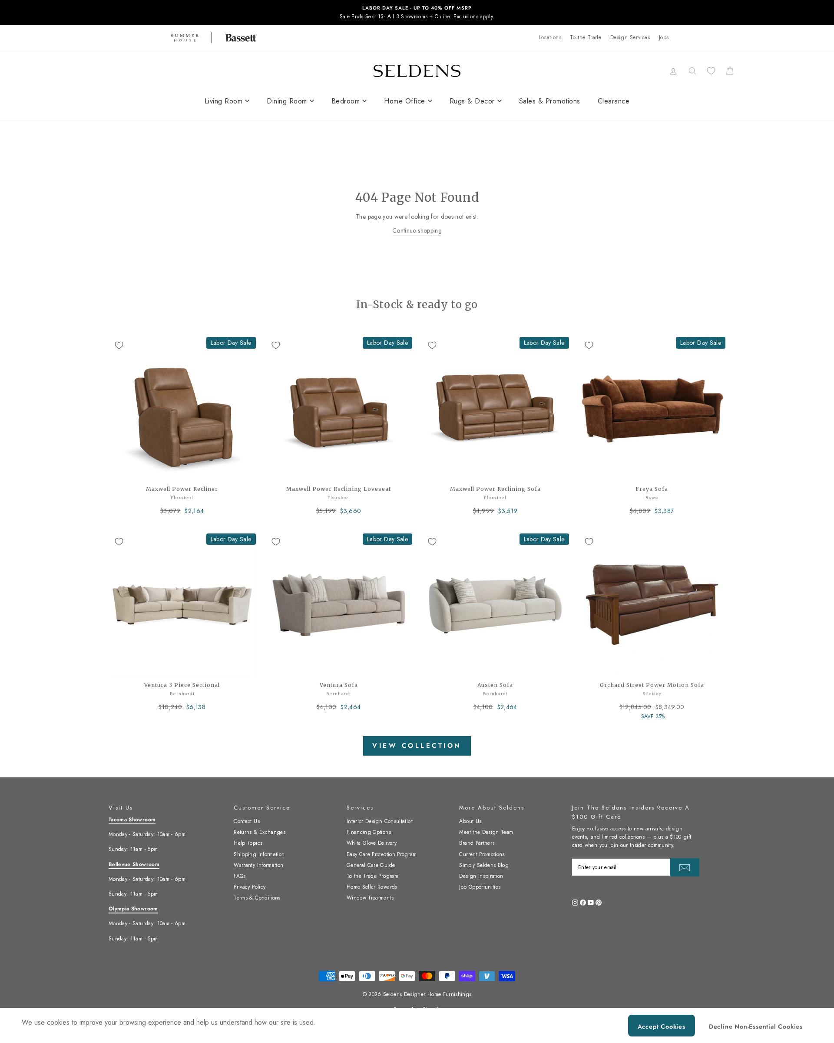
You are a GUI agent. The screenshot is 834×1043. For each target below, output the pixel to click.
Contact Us (247, 821)
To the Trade (585, 37)
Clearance (614, 101)
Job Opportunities (479, 887)
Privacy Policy (249, 887)
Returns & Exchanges (259, 832)
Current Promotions (481, 854)
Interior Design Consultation (380, 821)
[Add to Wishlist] (119, 345)
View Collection (417, 745)
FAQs (239, 876)
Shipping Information (259, 854)
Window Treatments (370, 898)
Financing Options (369, 832)
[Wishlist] (711, 70)
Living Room (224, 101)
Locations (550, 37)
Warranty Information (258, 865)
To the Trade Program (372, 876)
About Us (470, 821)
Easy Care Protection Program (382, 854)
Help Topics (248, 843)
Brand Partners (476, 843)
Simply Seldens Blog (484, 865)
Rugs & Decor (472, 101)
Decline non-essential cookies (756, 1026)
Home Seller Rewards (372, 887)
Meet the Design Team (486, 832)
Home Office (404, 101)
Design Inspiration (481, 876)
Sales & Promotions (549, 101)
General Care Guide (371, 865)
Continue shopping (417, 230)
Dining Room (287, 101)
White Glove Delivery (372, 843)
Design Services (630, 37)
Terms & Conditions (257, 898)
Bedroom (345, 101)
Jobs (664, 37)
